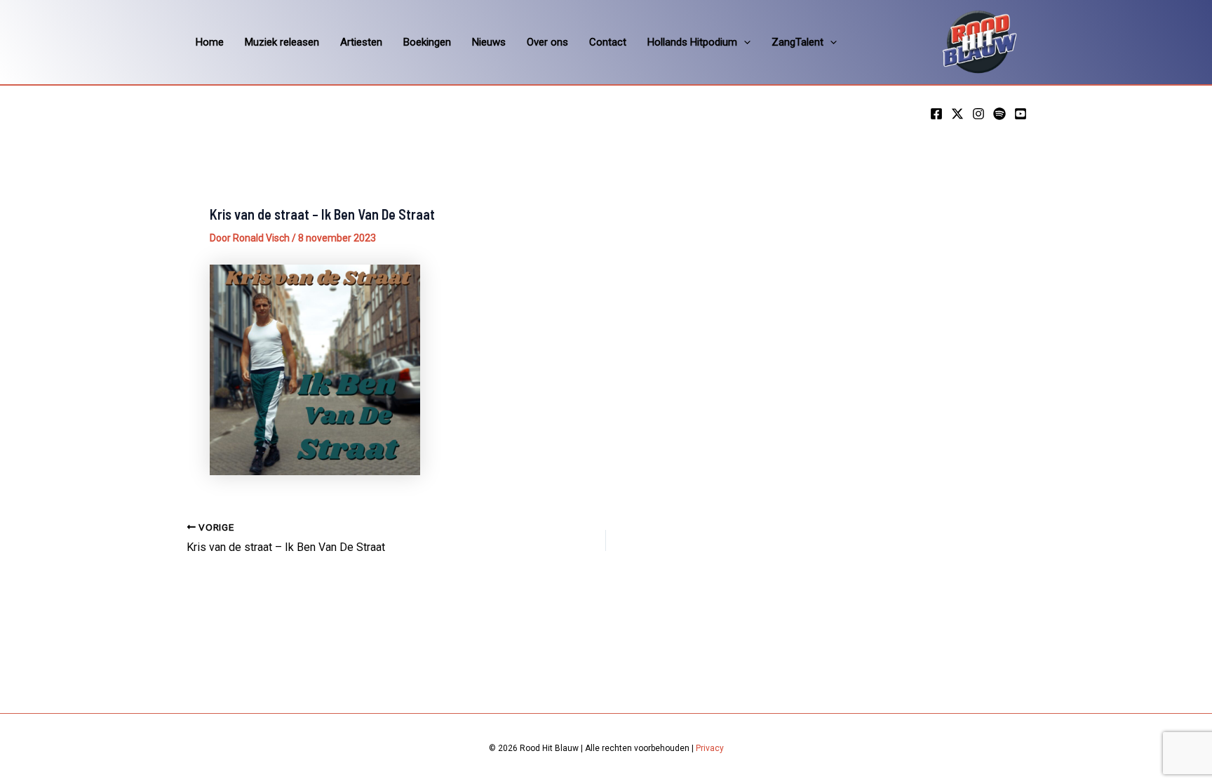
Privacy (710, 748)
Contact (607, 42)
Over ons (547, 42)
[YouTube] (1020, 113)
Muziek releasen (282, 42)
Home (210, 42)
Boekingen (427, 42)
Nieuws (489, 42)
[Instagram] (978, 113)
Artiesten (361, 42)
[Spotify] (999, 113)
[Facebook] (936, 113)
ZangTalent (797, 42)
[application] (743, 42)
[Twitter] (957, 113)
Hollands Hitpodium (692, 42)
